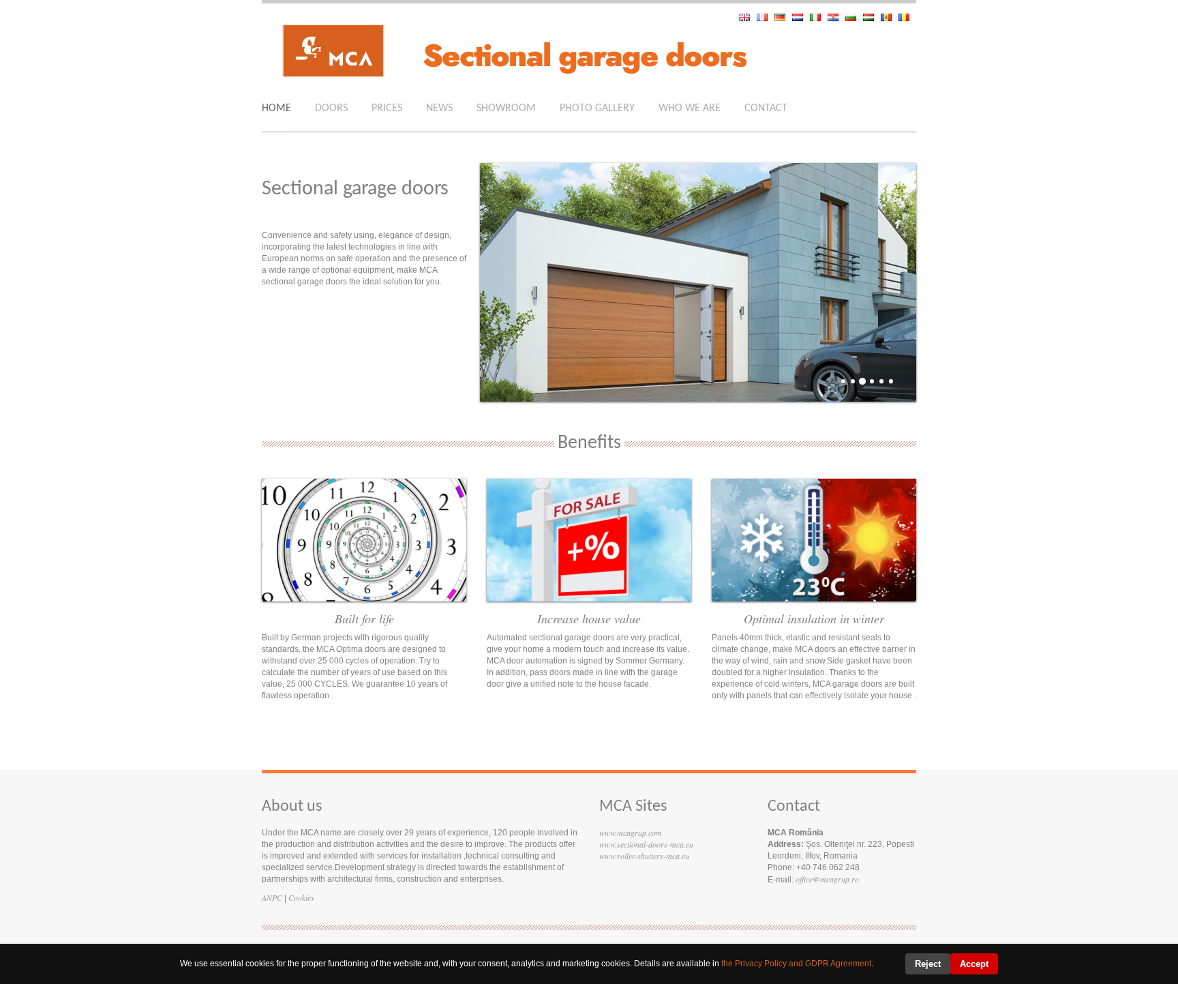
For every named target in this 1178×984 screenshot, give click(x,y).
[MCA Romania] (907, 17)
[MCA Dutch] (801, 17)
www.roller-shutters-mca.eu (644, 855)
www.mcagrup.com (630, 832)
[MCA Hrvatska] (836, 17)
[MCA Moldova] (889, 17)
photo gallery (597, 108)
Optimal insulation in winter (814, 618)
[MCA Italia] (819, 17)
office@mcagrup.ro (827, 879)
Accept (974, 964)
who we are (690, 108)
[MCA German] (783, 17)
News (439, 108)
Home (276, 108)
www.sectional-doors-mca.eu (646, 844)
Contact (765, 108)
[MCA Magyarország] (872, 17)
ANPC (272, 897)
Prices (387, 108)
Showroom (506, 108)
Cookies (301, 897)
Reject (928, 964)
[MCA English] (748, 17)
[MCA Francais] (765, 17)
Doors (331, 108)
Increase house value (589, 618)
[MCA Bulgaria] (854, 17)
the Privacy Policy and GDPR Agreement (796, 963)
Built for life (364, 618)
